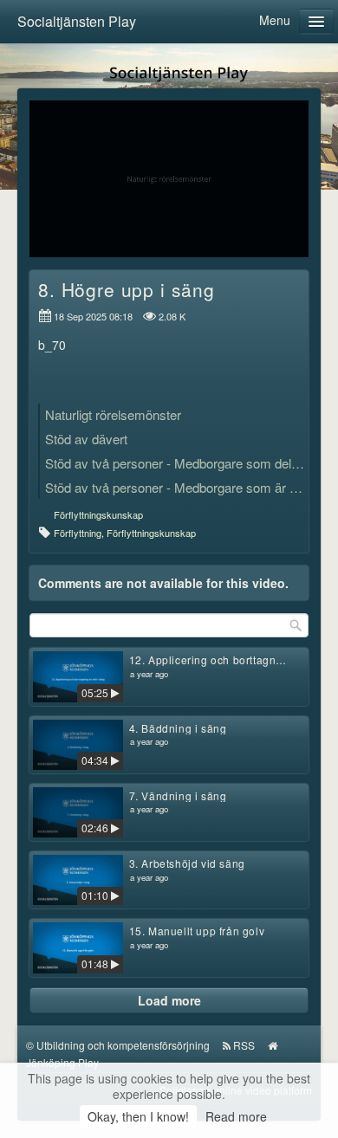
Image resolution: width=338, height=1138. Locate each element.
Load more (169, 1000)
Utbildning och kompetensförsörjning (123, 1045)
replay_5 (81, 166)
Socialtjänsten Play (76, 21)
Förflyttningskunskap (98, 514)
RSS (244, 1045)
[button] (53, 236)
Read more (236, 1116)
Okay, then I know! (138, 1116)
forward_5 (256, 166)
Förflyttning (77, 533)
